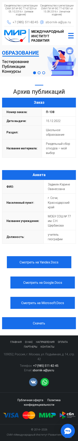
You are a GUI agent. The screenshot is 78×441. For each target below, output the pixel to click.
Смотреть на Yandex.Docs (39, 262)
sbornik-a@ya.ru (58, 22)
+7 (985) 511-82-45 (25, 22)
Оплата (63, 342)
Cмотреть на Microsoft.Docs (42, 303)
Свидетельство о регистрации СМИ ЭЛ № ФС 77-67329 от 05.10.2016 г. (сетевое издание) (21, 10)
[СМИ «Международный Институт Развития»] (34, 30)
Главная (16, 342)
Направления (45, 342)
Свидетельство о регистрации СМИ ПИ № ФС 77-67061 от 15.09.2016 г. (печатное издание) (57, 10)
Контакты (47, 346)
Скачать (39, 323)
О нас (29, 342)
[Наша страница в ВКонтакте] (33, 382)
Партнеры (30, 346)
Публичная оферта (30, 400)
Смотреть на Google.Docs (42, 283)
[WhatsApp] (45, 382)
